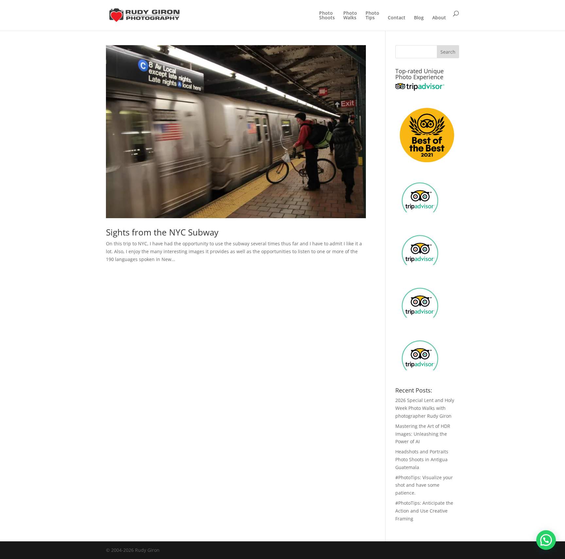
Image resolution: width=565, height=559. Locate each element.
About (439, 18)
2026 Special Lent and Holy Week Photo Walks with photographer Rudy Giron (424, 408)
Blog (419, 18)
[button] (546, 540)
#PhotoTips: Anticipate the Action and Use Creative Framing (424, 511)
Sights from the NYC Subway (162, 232)
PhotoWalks (350, 16)
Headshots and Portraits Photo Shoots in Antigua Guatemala (421, 459)
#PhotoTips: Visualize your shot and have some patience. (424, 485)
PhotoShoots (327, 16)
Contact (396, 18)
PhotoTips (372, 16)
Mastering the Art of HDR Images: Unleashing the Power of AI (422, 434)
